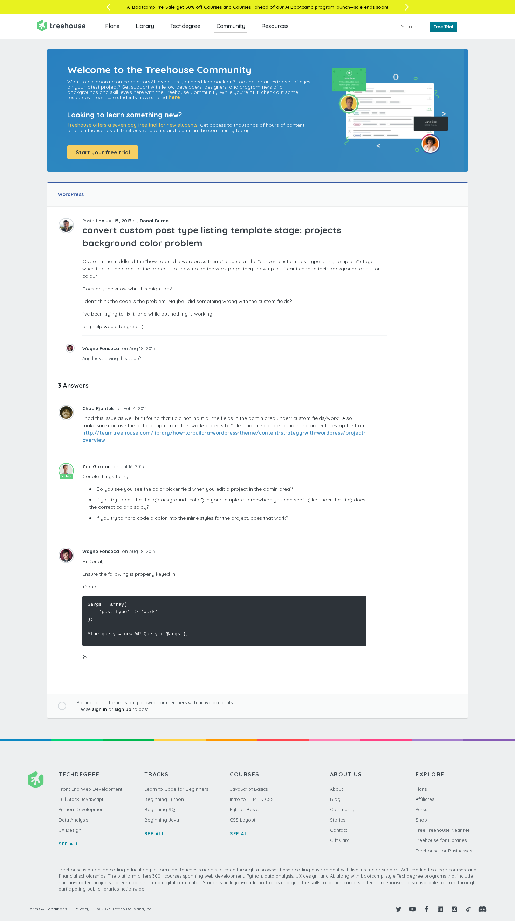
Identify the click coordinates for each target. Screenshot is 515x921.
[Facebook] (426, 909)
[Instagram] (454, 909)
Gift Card (340, 840)
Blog (335, 799)
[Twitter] (398, 909)
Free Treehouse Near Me (443, 830)
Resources (275, 25)
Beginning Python (164, 799)
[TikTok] (468, 909)
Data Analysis (73, 820)
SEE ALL (69, 843)
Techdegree (185, 25)
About (336, 789)
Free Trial (443, 26)
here (174, 97)
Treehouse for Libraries (441, 840)
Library (145, 25)
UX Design (70, 830)
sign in (99, 709)
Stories (337, 820)
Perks (421, 809)
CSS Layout (242, 820)
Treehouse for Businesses (444, 850)
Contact (338, 830)
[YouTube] (412, 909)
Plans (112, 25)
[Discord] (482, 909)
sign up (123, 709)
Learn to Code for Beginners (176, 789)
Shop (421, 820)
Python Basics (245, 809)
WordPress (71, 194)
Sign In (409, 26)
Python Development (82, 809)
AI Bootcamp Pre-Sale (151, 7)
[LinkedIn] (440, 909)
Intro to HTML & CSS (252, 799)
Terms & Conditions (47, 909)
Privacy (81, 909)
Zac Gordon (97, 466)
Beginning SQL (161, 809)
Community (231, 25)
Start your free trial (103, 152)
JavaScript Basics (249, 789)
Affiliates (425, 799)
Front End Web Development (90, 789)
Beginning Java (161, 820)
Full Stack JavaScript (81, 799)
